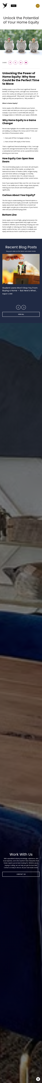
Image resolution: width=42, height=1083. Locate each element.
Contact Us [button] (21, 874)
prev (18, 307)
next (23, 307)
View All (21, 314)
